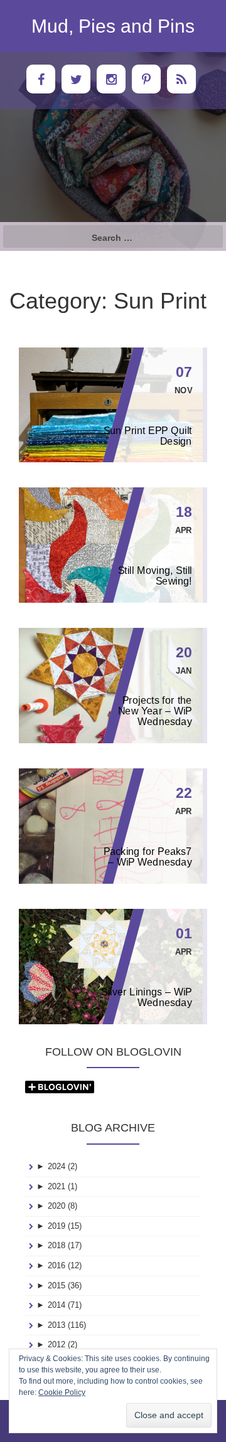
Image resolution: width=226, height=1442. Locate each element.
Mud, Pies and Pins (113, 26)
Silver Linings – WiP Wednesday (146, 997)
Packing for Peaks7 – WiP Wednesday (148, 857)
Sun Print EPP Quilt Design (148, 436)
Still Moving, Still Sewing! (155, 576)
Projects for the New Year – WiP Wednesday (155, 711)
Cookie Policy (61, 1392)
